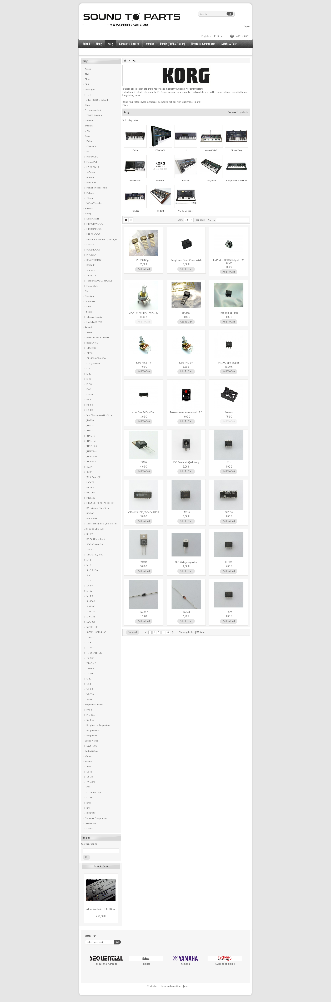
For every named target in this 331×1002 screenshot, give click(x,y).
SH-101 (89, 596)
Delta (89, 141)
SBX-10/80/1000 (94, 554)
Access (87, 69)
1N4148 (186, 612)
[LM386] (228, 544)
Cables (89, 828)
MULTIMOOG (93, 234)
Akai (86, 74)
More (125, 105)
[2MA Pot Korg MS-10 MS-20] (143, 295)
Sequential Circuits (129, 44)
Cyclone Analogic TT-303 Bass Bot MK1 (100, 909)
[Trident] (160, 196)
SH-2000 (90, 606)
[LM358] (186, 495)
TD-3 (88, 94)
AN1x (88, 766)
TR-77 (89, 647)
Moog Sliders (92, 286)
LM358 (186, 512)
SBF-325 (90, 549)
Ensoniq (88, 125)
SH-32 (89, 591)
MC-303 (90, 487)
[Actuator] (228, 395)
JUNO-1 (90, 425)
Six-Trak (90, 720)
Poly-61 (90, 177)
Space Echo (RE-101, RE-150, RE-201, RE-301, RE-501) (100, 526)
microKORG (92, 156)
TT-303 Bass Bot (94, 115)
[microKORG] (211, 136)
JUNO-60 (91, 441)
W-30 (89, 699)
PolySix (89, 193)
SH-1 (88, 560)
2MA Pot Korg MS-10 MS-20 (143, 312)
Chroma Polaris (94, 317)
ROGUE (90, 265)
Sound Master (91, 740)
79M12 (144, 462)
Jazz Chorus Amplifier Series (99, 415)
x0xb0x (88, 756)
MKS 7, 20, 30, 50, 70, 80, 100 (100, 503)
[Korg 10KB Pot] (143, 345)
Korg (110, 44)
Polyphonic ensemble (96, 187)
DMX (88, 306)
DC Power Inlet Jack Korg (186, 462)
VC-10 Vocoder (94, 203)
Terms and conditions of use (174, 986)
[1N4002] (143, 594)
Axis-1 (89, 332)
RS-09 (89, 534)
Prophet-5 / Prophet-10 (98, 725)
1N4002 (144, 612)
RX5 (88, 808)
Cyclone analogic (93, 110)
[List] (131, 219)
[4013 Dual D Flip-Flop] (143, 395)
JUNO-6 (90, 435)
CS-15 (89, 771)
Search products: (89, 843)
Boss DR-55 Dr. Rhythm (97, 337)
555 (228, 462)
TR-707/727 (91, 663)
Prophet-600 (92, 730)
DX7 (88, 787)
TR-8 (88, 642)
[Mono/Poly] (236, 136)
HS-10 (89, 399)
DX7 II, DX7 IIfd (93, 792)
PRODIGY (91, 255)
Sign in (246, 26)
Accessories (89, 52)
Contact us (152, 986)
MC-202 (90, 482)
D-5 (88, 368)
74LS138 (229, 512)
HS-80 (89, 410)
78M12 (144, 562)
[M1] (185, 136)
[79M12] (143, 445)
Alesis (87, 79)
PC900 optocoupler (228, 362)
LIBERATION (92, 218)
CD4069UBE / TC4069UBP (143, 512)
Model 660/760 (94, 322)
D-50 (89, 384)
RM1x (88, 802)
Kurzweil (88, 208)
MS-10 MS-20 (92, 167)
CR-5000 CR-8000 (96, 358)
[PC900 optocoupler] (228, 345)
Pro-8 (89, 709)
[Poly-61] (185, 166)
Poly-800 (91, 182)
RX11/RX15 (91, 813)
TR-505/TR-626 (94, 653)
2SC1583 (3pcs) (143, 260)
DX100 (89, 797)
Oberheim (89, 301)
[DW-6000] (160, 136)
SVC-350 (91, 622)
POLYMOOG (93, 249)
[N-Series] (160, 166)
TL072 (228, 612)
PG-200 (90, 513)
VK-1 (88, 684)
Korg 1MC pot (186, 362)
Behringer (89, 89)
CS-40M (90, 782)
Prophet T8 (91, 735)
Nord (87, 291)
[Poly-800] (211, 166)
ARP (86, 84)
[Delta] (135, 136)
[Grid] (126, 219)
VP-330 (90, 694)
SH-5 (88, 575)
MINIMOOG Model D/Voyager (101, 239)
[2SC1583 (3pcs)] (143, 242)
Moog (99, 44)
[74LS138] (228, 495)
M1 (87, 151)
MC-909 (90, 492)
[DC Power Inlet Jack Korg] (186, 445)
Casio (87, 105)
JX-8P (89, 472)
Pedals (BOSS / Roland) (172, 44)
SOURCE (91, 270)
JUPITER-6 (91, 456)
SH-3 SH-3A (92, 570)
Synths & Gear (229, 44)
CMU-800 (91, 348)
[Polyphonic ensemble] (236, 166)
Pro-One (91, 715)
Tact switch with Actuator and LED (186, 412)
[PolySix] (135, 196)
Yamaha (150, 44)
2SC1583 (186, 312)
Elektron (88, 120)
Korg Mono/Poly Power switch (186, 260)
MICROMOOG (94, 229)
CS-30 (89, 777)
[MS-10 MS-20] (135, 166)
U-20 (88, 678)
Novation (89, 296)
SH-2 (88, 565)
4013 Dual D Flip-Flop (143, 412)
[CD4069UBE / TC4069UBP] (143, 495)
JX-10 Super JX (93, 477)
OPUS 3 (90, 244)
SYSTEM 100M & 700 (96, 632)
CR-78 (89, 353)
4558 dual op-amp (228, 312)
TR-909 (90, 673)
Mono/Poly (92, 162)
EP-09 (89, 394)
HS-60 (89, 404)
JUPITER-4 (91, 451)
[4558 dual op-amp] (228, 295)
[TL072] (228, 594)
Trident (89, 198)
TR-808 (90, 668)
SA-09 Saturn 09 (94, 544)
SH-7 (88, 580)
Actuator (229, 412)
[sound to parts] (131, 17)
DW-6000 (91, 146)
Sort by (211, 220)
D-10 (88, 373)
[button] (91, 961)
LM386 (228, 562)
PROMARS (91, 518)
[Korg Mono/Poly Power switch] (186, 242)
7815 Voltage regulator (186, 562)
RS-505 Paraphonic (96, 539)
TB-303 (89, 637)
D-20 (88, 379)
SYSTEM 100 (92, 627)
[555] (228, 445)
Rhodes (88, 311)
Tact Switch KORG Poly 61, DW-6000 (229, 261)
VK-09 (89, 689)
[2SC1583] (186, 295)
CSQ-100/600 (93, 363)
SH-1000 (90, 601)
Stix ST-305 (91, 746)
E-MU (87, 131)
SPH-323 (90, 611)
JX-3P (89, 467)
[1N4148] (186, 594)
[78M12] (143, 544)
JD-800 (90, 420)
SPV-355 (90, 616)
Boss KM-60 (92, 342)
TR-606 (90, 658)
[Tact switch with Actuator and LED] (186, 395)
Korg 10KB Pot (143, 362)
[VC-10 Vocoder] (185, 196)
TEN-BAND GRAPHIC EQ (99, 280)
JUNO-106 (91, 446)
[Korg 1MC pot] (186, 345)
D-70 (88, 389)
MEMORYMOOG (94, 224)
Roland (86, 44)
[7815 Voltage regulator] (186, 544)
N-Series (90, 172)
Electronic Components (203, 44)
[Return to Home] (125, 60)
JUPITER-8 (91, 461)
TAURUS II (91, 275)
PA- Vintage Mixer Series (98, 508)
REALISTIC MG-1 (94, 260)
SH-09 (89, 585)
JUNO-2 (90, 430)
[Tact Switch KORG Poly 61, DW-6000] (228, 242)
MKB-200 (90, 498)
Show (180, 219)
